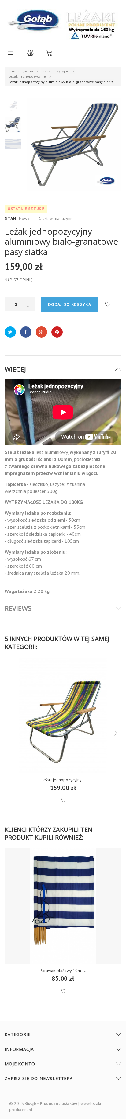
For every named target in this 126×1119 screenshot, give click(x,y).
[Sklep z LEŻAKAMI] (34, 24)
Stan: (11, 218)
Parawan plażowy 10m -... (63, 970)
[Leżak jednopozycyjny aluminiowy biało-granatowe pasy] (13, 105)
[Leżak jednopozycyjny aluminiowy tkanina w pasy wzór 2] (63, 715)
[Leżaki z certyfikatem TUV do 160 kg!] (91, 24)
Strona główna (21, 71)
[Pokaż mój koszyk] (49, 53)
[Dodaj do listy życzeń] (107, 304)
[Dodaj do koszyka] (63, 799)
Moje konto (20, 1064)
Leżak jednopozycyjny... (63, 780)
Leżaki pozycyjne (55, 71)
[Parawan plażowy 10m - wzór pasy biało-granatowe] (63, 906)
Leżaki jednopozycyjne (27, 76)
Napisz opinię (19, 280)
